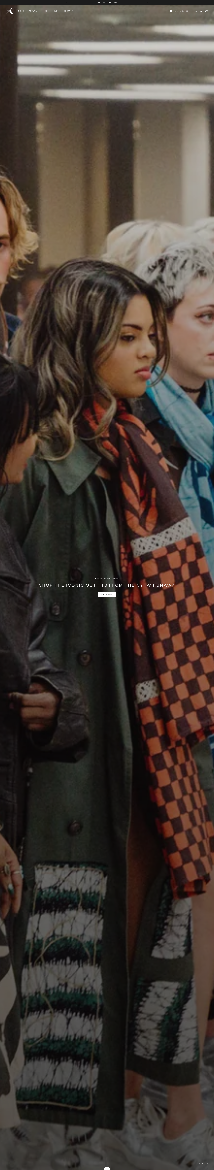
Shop (46, 11)
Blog (56, 11)
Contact (68, 11)
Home (21, 11)
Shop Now (107, 601)
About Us (34, 11)
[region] (107, 587)
